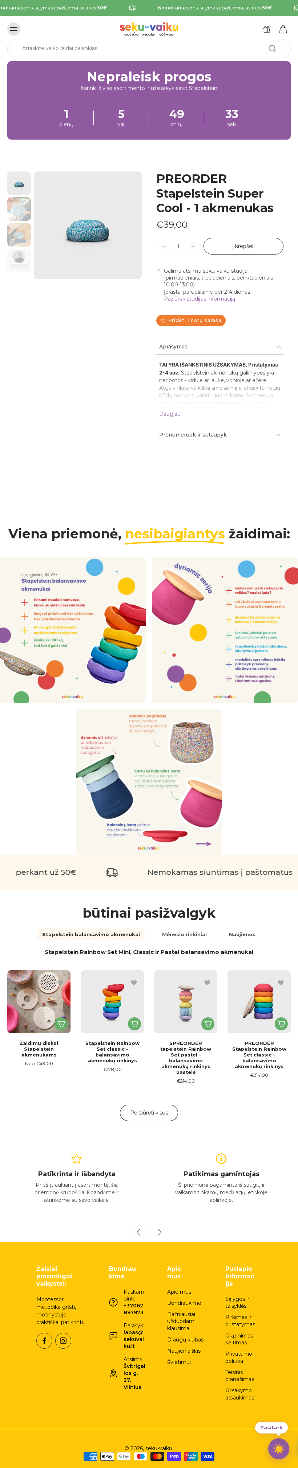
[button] (243, 246)
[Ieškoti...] (272, 49)
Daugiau (170, 414)
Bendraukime (184, 1303)
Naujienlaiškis (184, 1351)
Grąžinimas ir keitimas (241, 1339)
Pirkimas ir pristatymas (240, 1320)
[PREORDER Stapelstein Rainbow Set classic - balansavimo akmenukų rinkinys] (259, 1001)
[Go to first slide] (159, 1232)
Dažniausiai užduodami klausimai (181, 1321)
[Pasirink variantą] (61, 1023)
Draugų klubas (185, 1339)
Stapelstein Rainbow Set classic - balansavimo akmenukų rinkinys (112, 1052)
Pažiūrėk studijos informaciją (199, 298)
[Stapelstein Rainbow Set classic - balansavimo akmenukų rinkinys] (112, 1001)
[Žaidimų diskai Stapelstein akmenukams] (39, 1001)
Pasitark (271, 1428)
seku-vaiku (158, 1448)
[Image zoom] (88, 225)
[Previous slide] (139, 1232)
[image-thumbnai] (19, 183)
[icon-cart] (283, 29)
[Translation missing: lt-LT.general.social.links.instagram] (63, 1341)
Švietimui (179, 1362)
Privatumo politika (238, 1357)
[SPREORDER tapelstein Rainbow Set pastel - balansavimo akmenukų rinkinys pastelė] (185, 1001)
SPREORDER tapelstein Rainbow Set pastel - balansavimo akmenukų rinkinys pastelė (185, 1058)
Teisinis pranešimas (239, 1375)
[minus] (164, 246)
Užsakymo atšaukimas (239, 1394)
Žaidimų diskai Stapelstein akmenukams (39, 1049)
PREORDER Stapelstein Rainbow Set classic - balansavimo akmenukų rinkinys (259, 1055)
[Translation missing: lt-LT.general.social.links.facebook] (44, 1341)
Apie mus (179, 1292)
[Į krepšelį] (134, 1023)
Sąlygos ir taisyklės (237, 1302)
